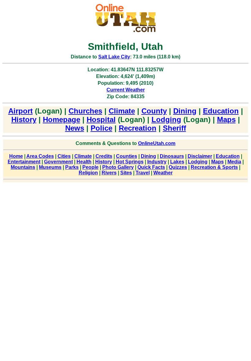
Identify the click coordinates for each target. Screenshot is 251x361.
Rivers (109, 172)
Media (234, 161)
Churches (85, 111)
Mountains (23, 167)
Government (58, 161)
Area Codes (40, 156)
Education (221, 111)
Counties (126, 156)
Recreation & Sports (214, 167)
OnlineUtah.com (156, 143)
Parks (72, 167)
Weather (163, 172)
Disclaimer (200, 156)
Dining (185, 111)
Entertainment (24, 161)
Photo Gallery (118, 167)
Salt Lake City (114, 56)
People (90, 167)
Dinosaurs (172, 156)
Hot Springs (130, 161)
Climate (122, 111)
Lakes (177, 161)
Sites (126, 172)
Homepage (61, 119)
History (23, 119)
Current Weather (126, 89)
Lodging (166, 119)
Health (84, 161)
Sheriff (174, 128)
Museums (50, 167)
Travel (143, 172)
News (74, 128)
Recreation (137, 128)
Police (101, 128)
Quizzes (178, 167)
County (154, 111)
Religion (88, 172)
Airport (20, 111)
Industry (157, 161)
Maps (226, 119)
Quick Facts (151, 167)
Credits (104, 156)
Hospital (101, 119)
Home (16, 156)
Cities (64, 156)
